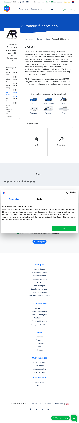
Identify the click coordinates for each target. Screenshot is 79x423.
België (39, 385)
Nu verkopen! (39, 241)
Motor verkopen (39, 276)
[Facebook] (30, 409)
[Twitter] (36, 409)
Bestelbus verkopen (39, 292)
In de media (39, 343)
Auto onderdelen (39, 362)
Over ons (39, 337)
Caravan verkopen (39, 272)
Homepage (29, 39)
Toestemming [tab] (14, 199)
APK (36, 145)
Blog (39, 347)
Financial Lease (39, 372)
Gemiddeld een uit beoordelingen (49, 2)
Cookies (34, 404)
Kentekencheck (39, 366)
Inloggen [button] (70, 9)
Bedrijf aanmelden (39, 311)
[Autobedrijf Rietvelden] (11, 36)
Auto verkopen (39, 269)
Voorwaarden (45, 404)
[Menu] (52, 8)
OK (64, 228)
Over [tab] (65, 199)
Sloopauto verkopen (39, 279)
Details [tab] (39, 199)
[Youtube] (48, 409)
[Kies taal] (73, 2)
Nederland (39, 382)
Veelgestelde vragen (39, 321)
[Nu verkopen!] (39, 239)
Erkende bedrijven (43, 39)
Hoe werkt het (39, 308)
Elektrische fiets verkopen (39, 295)
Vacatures (39, 340)
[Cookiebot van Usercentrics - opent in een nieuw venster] (68, 193)
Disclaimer (59, 404)
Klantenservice (39, 318)
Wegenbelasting (39, 369)
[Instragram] (42, 409)
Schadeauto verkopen (39, 289)
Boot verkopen (39, 286)
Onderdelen (61, 145)
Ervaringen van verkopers (40, 324)
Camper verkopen (39, 282)
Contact (40, 350)
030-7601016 (26, 2)
